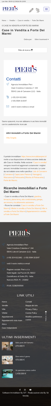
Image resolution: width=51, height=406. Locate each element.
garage (39, 199)
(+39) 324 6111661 (15, 257)
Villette (4, 313)
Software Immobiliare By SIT (14, 393)
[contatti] (31, 10)
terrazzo (7, 199)
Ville (3, 309)
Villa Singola (11, 138)
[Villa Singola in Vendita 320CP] (7, 374)
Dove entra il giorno (22, 356)
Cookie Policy (31, 313)
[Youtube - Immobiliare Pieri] (30, 390)
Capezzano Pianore (22, 174)
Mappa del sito (32, 305)
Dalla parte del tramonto (24, 343)
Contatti (29, 302)
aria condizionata (29, 199)
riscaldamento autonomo (23, 202)
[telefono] (37, 11)
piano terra (16, 199)
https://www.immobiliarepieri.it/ (34, 156)
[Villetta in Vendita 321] (7, 360)
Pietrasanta (19, 177)
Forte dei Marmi (10, 180)
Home (4, 20)
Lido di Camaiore (40, 171)
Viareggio (36, 174)
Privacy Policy (32, 309)
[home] (10, 6)
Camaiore (9, 174)
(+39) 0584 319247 (31, 257)
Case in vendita (23, 20)
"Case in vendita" (40, 162)
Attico (4, 324)
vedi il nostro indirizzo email (22, 107)
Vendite (12, 20)
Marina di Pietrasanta (34, 177)
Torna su (46, 318)
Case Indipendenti (9, 328)
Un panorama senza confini (25, 370)
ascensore (8, 202)
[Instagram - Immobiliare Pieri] (25, 390)
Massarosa (8, 177)
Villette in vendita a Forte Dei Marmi (25, 208)
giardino (37, 196)
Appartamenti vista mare (12, 320)
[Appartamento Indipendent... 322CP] (7, 346)
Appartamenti (7, 317)
